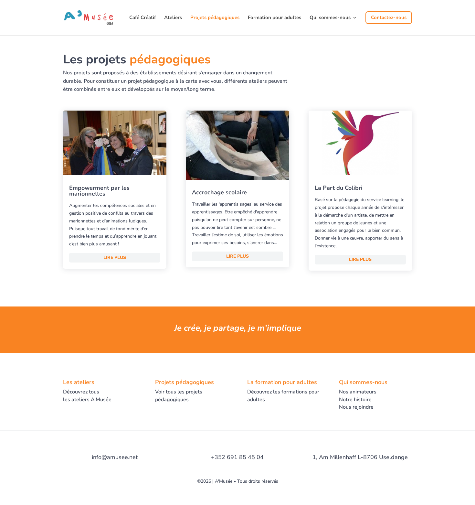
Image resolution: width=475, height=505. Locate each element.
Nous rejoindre (356, 407)
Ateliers (173, 18)
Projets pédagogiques (214, 18)
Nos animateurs (357, 391)
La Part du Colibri (339, 188)
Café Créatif (142, 18)
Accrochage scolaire (219, 192)
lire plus (114, 257)
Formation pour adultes (274, 18)
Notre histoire (355, 399)
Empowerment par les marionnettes (99, 191)
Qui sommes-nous (330, 18)
